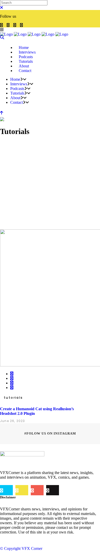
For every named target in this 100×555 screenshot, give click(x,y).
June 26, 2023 (12, 421)
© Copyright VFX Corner (21, 548)
